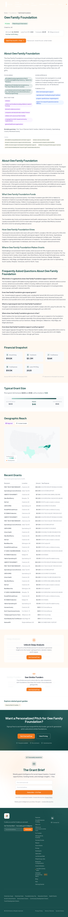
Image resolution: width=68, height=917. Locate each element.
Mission (37, 843)
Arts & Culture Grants (10, 898)
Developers (43, 4)
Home (6, 13)
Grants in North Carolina (11, 705)
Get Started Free (34, 657)
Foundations (12, 13)
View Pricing (43, 736)
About (60, 4)
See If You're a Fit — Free (14, 40)
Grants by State (19, 896)
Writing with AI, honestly (39, 836)
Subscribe (28, 829)
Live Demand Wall (40, 856)
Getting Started (39, 884)
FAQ (36, 881)
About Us (37, 824)
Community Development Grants (39, 898)
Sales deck (38, 853)
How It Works (39, 845)
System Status (60, 911)
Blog (36, 879)
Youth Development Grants (11, 901)
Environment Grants (22, 898)
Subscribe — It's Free (34, 792)
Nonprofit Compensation (39, 862)
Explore (51, 4)
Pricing (26, 4)
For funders (38, 833)
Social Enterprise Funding (18, 4)
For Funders (34, 4)
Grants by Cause (8, 896)
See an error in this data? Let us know (54, 376)
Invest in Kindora (39, 866)
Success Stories (39, 840)
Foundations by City (30, 896)
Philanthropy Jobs (40, 859)
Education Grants (43, 896)
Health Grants (53, 896)
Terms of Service (49, 911)
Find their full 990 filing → (12, 34)
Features (9, 4)
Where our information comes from (40, 828)
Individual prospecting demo (41, 874)
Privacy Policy (48, 797)
